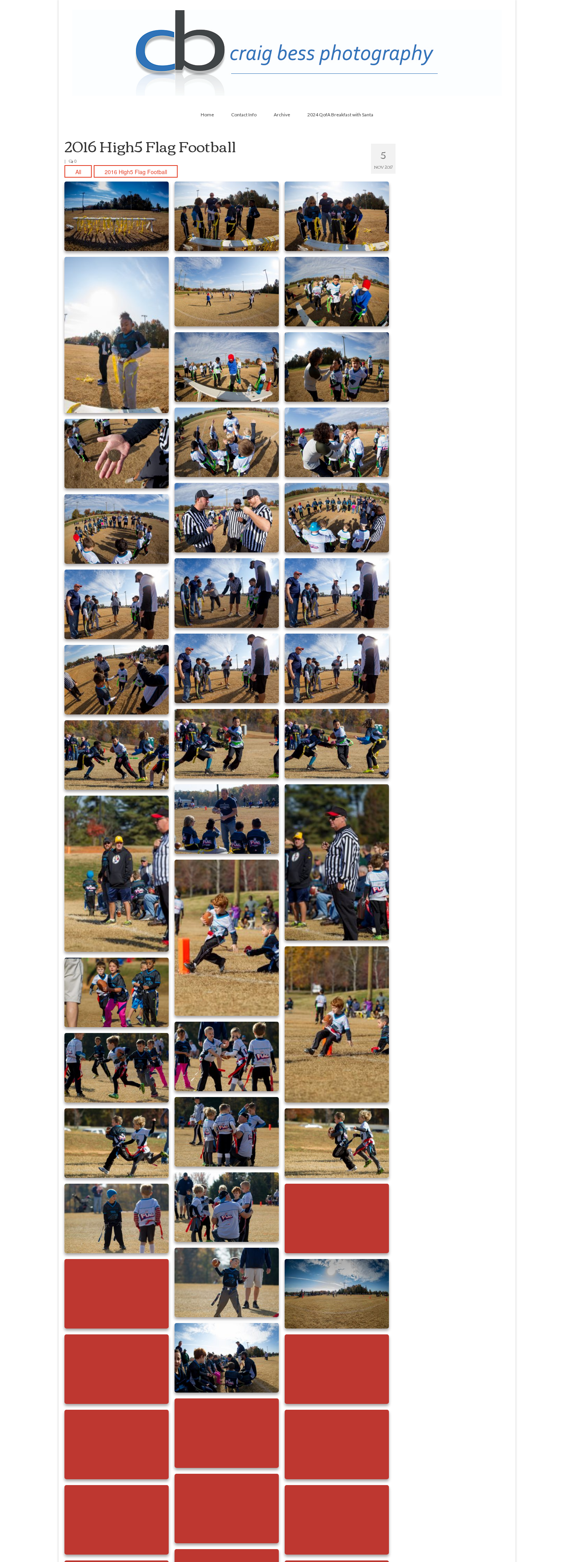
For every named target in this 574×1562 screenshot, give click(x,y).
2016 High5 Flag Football (136, 172)
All (78, 172)
